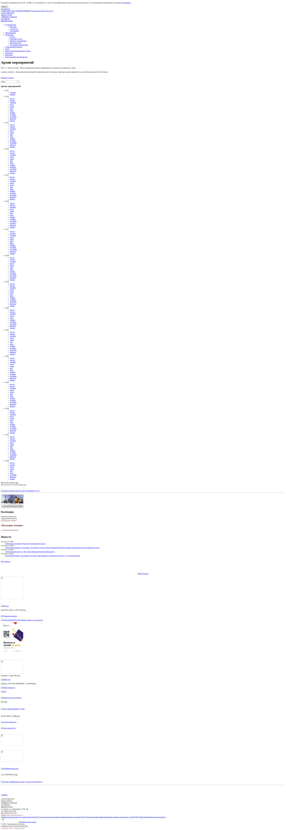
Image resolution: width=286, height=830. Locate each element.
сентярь (13, 223)
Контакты (9, 53)
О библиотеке (10, 25)
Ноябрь (12, 245)
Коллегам (9, 55)
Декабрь (13, 235)
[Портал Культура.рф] (27, 822)
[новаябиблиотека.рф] (9, 769)
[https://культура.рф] (22, 620)
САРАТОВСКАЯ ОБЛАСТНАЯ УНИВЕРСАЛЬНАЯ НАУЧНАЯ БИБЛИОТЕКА (9, 17)
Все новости (5, 561)
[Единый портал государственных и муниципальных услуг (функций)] (9, 822)
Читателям (9, 35)
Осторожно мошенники (19, 45)
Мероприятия (10, 33)
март (11, 111)
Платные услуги (16, 39)
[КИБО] (4, 795)
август (12, 99)
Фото (7, 49)
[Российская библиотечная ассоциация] (150, 817)
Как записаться (15, 43)
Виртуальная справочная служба (17, 51)
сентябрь (13, 117)
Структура (14, 29)
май (11, 109)
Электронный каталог (13, 47)
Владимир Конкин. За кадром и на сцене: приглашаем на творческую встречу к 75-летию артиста (42, 556)
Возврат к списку (7, 78)
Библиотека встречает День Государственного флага (25, 544)
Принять (4, 7)
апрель (12, 101)
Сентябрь (13, 249)
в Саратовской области (12, 527)
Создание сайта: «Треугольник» (13, 828)
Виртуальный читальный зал (16, 57)
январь (12, 121)
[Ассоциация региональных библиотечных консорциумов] (61, 817)
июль (12, 105)
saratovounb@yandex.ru (14, 815)
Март (12, 243)
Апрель (13, 233)
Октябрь (13, 247)
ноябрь (12, 94)
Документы (14, 31)
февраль (13, 119)
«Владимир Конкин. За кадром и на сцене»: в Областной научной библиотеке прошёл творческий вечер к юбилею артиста (52, 548)
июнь (12, 107)
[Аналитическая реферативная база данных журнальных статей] (109, 817)
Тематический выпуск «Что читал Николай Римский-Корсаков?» (30, 552)
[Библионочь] (143, 574)
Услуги (12, 37)
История (13, 27)
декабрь (13, 92)
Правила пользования (18, 41)
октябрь (13, 115)
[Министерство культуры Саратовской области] (19, 817)
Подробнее (126, 3)
